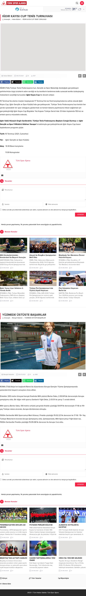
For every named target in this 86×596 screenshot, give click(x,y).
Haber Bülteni (16, 19)
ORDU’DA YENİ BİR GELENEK (70, 558)
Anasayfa (7, 19)
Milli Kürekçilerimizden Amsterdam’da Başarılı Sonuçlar (13, 256)
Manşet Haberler (17, 318)
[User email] (2, 175)
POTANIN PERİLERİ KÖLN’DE (41, 525)
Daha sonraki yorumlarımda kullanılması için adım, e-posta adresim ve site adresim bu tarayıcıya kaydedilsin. (39, 210)
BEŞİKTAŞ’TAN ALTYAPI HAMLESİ (13, 558)
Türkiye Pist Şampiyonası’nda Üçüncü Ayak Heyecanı (41, 289)
